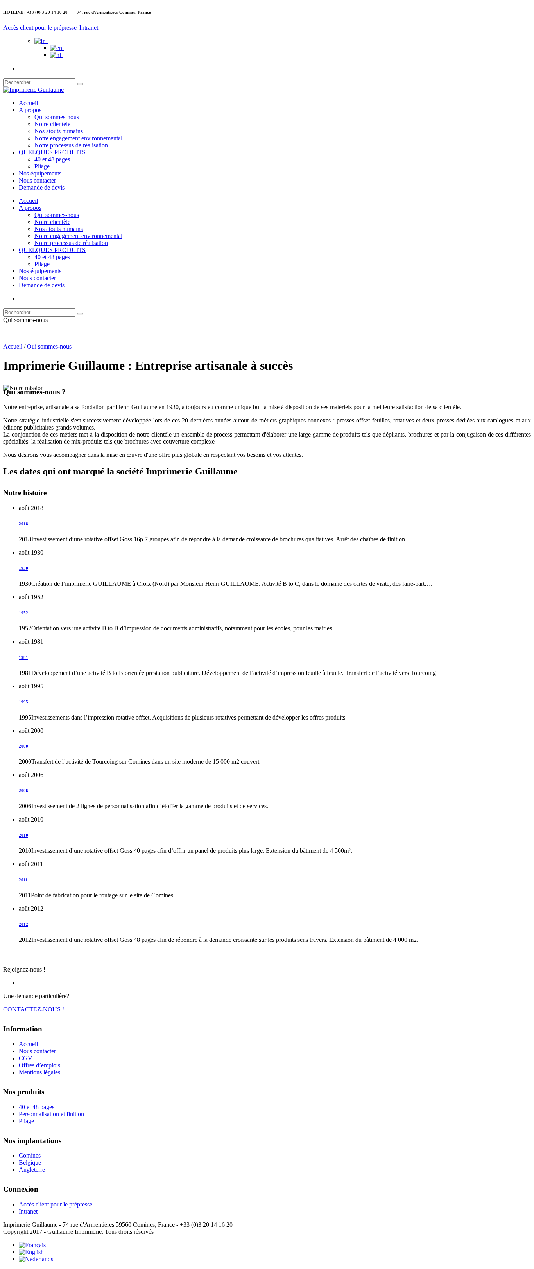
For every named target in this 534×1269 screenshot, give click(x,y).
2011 (23, 879)
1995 (23, 702)
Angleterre (32, 1169)
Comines (30, 1155)
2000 (23, 746)
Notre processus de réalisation (71, 145)
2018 (23, 523)
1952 (23, 612)
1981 (23, 657)
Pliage (42, 166)
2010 (23, 835)
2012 (23, 924)
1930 (23, 568)
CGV (25, 1058)
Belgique (30, 1162)
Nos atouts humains (58, 131)
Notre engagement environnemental (78, 138)
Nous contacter (37, 180)
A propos (30, 110)
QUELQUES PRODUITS (52, 152)
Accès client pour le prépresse (40, 27)
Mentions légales (39, 1072)
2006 (23, 790)
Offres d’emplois (39, 1065)
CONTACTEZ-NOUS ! (33, 1009)
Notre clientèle (52, 124)
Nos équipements (40, 173)
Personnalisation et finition (51, 1114)
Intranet (88, 27)
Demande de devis (42, 187)
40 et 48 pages (52, 159)
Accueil (28, 103)
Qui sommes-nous (56, 117)
